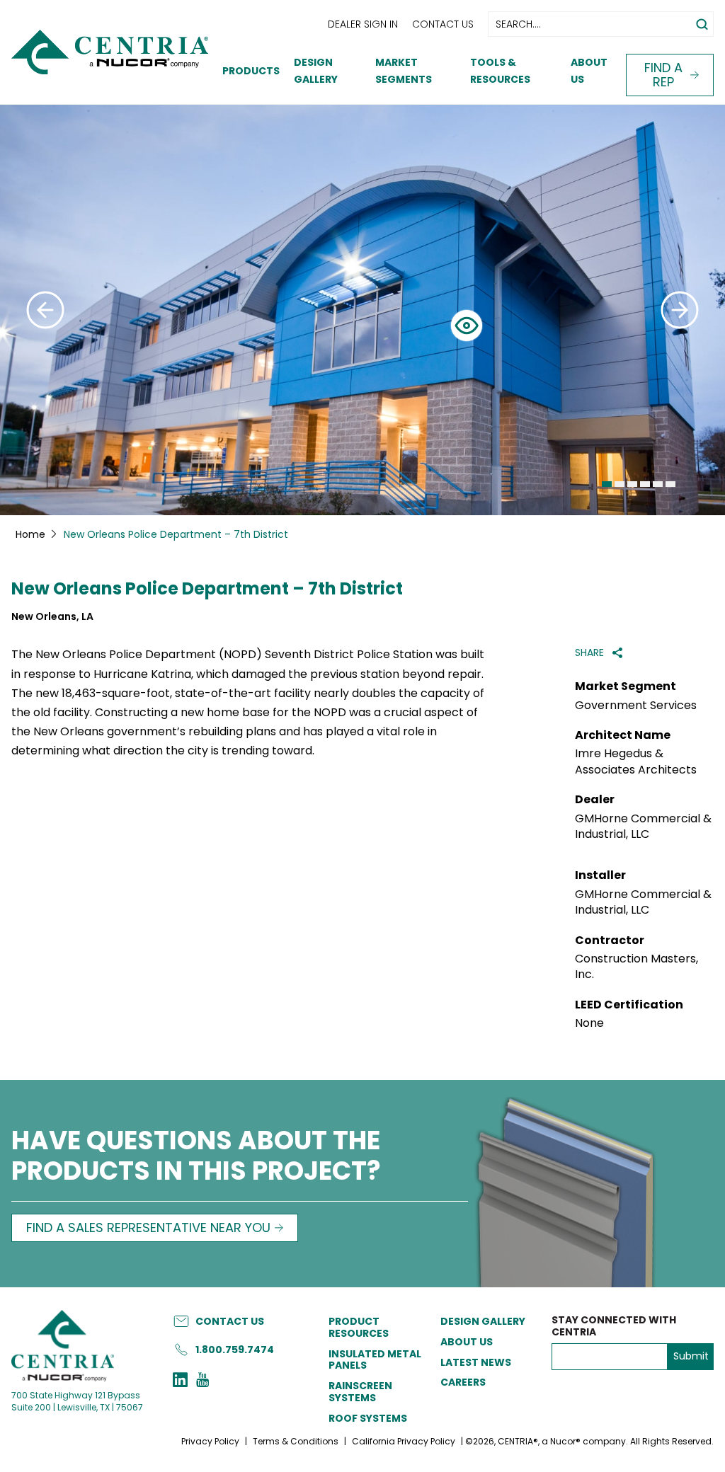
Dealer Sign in (363, 24)
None (589, 1023)
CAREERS (463, 1382)
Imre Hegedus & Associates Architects (636, 761)
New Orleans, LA (52, 617)
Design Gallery (482, 1321)
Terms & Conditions (295, 1441)
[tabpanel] (362, 310)
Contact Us (443, 24)
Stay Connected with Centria (614, 1326)
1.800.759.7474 (234, 1349)
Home (30, 534)
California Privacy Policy (403, 1441)
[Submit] (45, 310)
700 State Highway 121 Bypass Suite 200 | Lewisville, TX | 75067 (77, 1401)
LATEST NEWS (475, 1362)
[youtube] (202, 1381)
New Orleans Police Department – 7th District (207, 589)
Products (251, 71)
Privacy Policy (210, 1441)
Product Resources (359, 1327)
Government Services (636, 705)
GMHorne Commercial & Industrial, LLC (643, 826)
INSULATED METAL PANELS (375, 1360)
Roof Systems (368, 1418)
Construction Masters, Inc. (636, 966)
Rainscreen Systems (360, 1392)
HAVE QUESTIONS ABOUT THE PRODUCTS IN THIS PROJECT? (196, 1157)
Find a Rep (663, 75)
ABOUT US (466, 1342)
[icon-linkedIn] (180, 1381)
